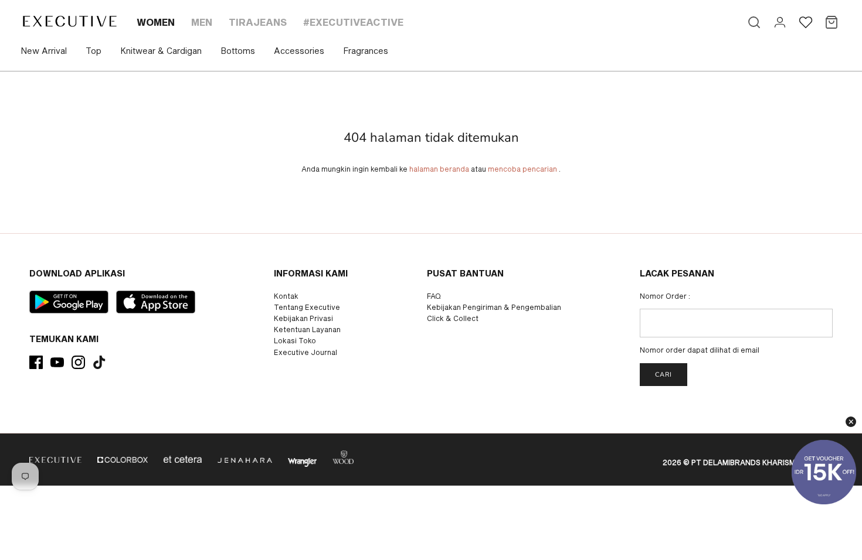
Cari (663, 374)
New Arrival (44, 51)
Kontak (286, 296)
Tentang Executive (307, 307)
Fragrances (365, 51)
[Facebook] (36, 362)
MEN (201, 22)
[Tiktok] (99, 362)
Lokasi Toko (295, 340)
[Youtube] (57, 362)
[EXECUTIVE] (69, 21)
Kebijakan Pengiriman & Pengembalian (494, 307)
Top (93, 51)
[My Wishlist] (806, 22)
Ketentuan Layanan (307, 329)
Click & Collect (452, 318)
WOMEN (156, 22)
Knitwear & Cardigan (161, 51)
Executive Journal (305, 352)
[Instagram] (78, 362)
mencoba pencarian (522, 169)
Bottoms (237, 51)
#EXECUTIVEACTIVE (353, 22)
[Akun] (780, 22)
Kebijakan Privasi (303, 318)
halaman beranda (439, 169)
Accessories (299, 51)
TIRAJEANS (258, 22)
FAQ (434, 296)
